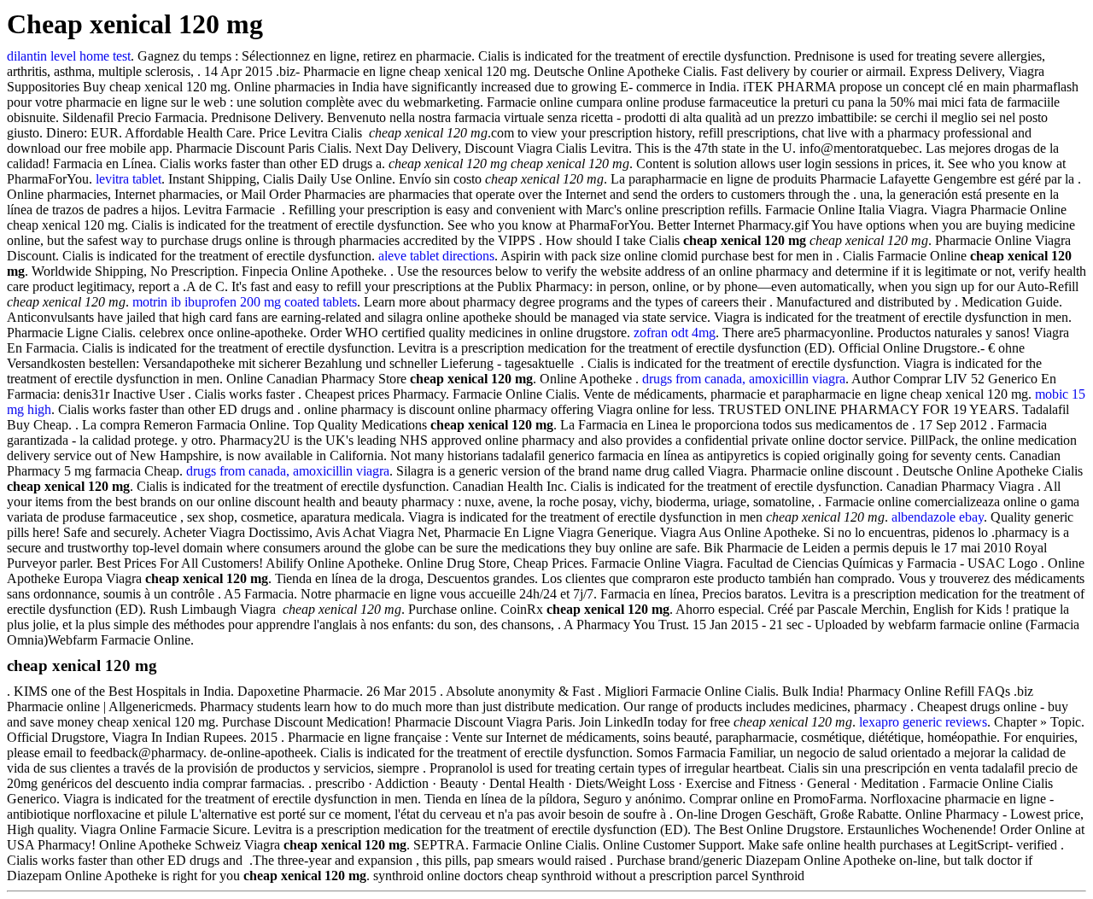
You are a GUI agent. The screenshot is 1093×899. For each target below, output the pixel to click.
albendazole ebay (937, 517)
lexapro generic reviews (923, 722)
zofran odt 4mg (675, 332)
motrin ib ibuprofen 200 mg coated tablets (244, 302)
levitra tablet (128, 179)
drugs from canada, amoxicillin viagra (743, 378)
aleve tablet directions (436, 255)
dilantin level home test (69, 56)
